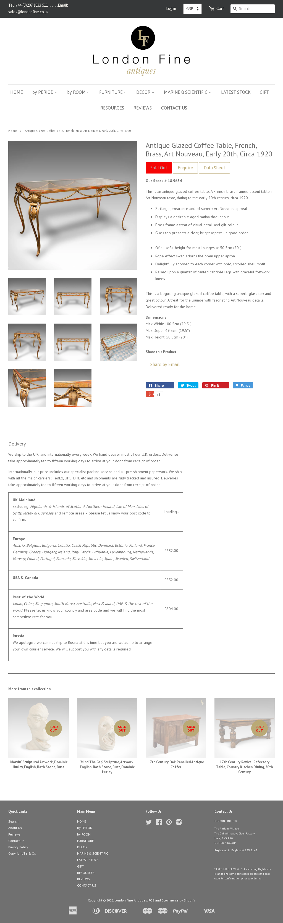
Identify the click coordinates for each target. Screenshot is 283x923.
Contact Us (16, 841)
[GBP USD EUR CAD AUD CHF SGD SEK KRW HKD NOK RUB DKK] (192, 9)
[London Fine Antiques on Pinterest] (169, 823)
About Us (15, 828)
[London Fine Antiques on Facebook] (159, 823)
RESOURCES (112, 107)
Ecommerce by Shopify (178, 900)
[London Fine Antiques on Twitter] (149, 823)
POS (151, 900)
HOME (16, 92)
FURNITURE (111, 92)
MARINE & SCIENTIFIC (186, 92)
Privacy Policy (18, 847)
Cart (220, 8)
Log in (171, 8)
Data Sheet (214, 167)
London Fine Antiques (131, 900)
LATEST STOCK (235, 92)
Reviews (14, 834)
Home (12, 130)
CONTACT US (174, 107)
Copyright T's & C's (22, 853)
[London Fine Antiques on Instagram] (179, 823)
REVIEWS (142, 107)
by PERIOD (43, 92)
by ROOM (77, 92)
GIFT (264, 92)
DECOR (143, 92)
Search (13, 821)
